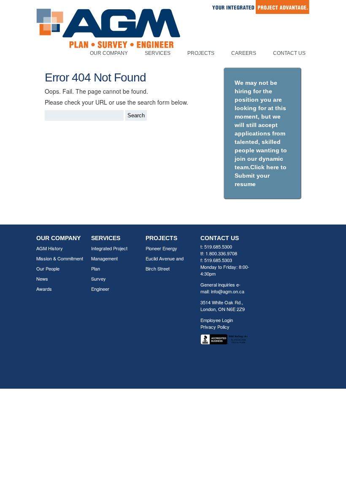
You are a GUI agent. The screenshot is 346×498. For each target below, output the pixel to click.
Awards (44, 288)
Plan (95, 268)
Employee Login (216, 320)
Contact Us (289, 53)
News (42, 278)
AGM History (49, 248)
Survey (98, 278)
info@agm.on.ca (227, 291)
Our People (47, 268)
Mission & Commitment (59, 258)
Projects (200, 53)
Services (157, 53)
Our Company (109, 53)
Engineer (100, 288)
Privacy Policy (215, 326)
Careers (243, 53)
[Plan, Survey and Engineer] (108, 37)
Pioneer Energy (161, 248)
